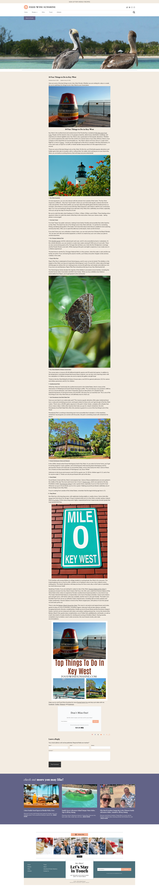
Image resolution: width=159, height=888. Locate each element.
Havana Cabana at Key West (97, 589)
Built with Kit (79, 728)
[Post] (98, 734)
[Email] (104, 734)
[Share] (95, 734)
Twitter (57, 704)
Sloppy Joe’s (86, 482)
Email (71, 745)
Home (29, 864)
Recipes (29, 867)
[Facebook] (132, 7)
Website (92, 745)
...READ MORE (86, 817)
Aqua (50, 498)
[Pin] (92, 734)
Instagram (71, 704)
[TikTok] (127, 7)
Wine (29, 869)
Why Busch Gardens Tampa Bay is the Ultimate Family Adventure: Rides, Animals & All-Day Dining (117, 811)
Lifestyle (30, 871)
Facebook (51, 704)
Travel (44, 864)
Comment (51, 750)
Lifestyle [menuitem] (59, 12)
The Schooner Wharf (66, 484)
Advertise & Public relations (50, 869)
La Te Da (56, 500)
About (45, 867)
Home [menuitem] (26, 12)
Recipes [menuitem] (34, 12)
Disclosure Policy (73, 882)
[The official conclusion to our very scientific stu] (62, 846)
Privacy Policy (78, 882)
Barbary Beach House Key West (68, 605)
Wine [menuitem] (43, 12)
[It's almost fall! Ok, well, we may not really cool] (44, 846)
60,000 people (56, 241)
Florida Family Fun (82, 702)
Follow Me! (81, 834)
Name (50, 745)
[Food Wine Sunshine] (26, 7)
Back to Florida (29, 18)
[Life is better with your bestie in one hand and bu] (97, 846)
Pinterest (62, 704)
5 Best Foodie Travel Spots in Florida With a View (39, 810)
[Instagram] (129, 7)
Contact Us (46, 871)
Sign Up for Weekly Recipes (79, 2)
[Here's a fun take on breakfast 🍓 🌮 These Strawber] (114, 846)
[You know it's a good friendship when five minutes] (79, 846)
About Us (87, 882)
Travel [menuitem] (50, 12)
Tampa (62, 142)
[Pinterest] (134, 7)
